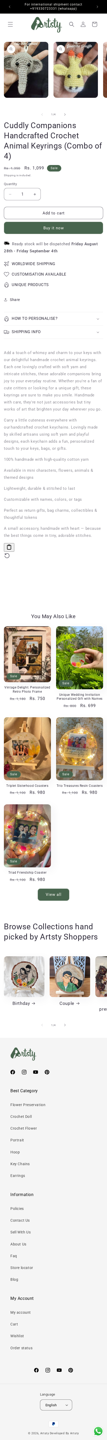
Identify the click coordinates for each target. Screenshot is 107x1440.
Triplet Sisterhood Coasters (27, 786)
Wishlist (17, 1336)
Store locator (21, 1268)
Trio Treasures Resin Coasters (80, 786)
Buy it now (53, 228)
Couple (66, 1003)
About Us (18, 1244)
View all (54, 894)
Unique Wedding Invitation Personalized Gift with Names (80, 697)
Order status (21, 1348)
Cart (14, 1324)
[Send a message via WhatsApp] (98, 1431)
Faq (13, 1256)
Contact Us (20, 1220)
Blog (14, 1279)
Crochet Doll (21, 1116)
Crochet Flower (23, 1128)
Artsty (44, 1433)
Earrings (17, 1176)
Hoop (15, 1152)
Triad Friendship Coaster (27, 872)
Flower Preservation (27, 1105)
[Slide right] (65, 114)
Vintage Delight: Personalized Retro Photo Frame (27, 689)
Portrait (17, 1140)
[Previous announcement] (9, 7)
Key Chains (20, 1164)
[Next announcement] (97, 7)
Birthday (21, 1003)
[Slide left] (42, 114)
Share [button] (15, 300)
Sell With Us (20, 1232)
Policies (17, 1208)
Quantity (10, 184)
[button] (10, 24)
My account (20, 1312)
